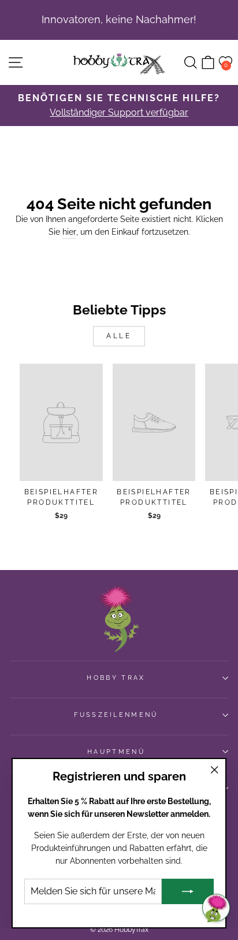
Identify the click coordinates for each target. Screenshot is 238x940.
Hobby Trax (116, 678)
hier (69, 231)
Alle (118, 336)
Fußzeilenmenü (116, 715)
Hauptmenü (116, 752)
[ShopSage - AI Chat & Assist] (216, 908)
